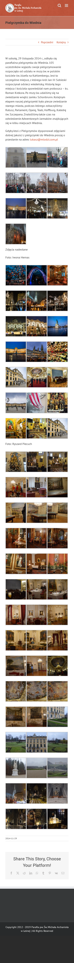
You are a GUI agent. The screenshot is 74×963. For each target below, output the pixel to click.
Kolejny (61, 42)
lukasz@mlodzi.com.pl (44, 139)
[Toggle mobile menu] (67, 5)
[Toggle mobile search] (59, 5)
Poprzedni (47, 42)
